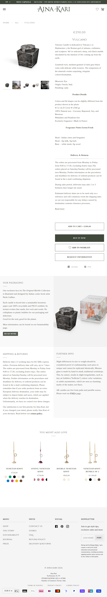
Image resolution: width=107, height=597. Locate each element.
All (17, 22)
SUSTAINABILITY (11, 535)
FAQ (31, 535)
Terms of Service (35, 585)
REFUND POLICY (37, 539)
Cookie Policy (72, 585)
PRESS (6, 544)
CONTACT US (35, 526)
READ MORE (10, 334)
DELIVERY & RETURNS (40, 544)
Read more (60, 209)
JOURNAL (7, 539)
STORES (33, 530)
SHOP (5, 526)
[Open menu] (5, 9)
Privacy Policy (94, 545)
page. (75, 393)
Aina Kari (52, 568)
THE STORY (8, 530)
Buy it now (79, 238)
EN (7, 2)
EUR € (7, 591)
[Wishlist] (97, 9)
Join (99, 538)
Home (6, 22)
